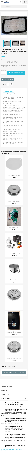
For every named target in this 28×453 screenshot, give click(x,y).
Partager (7, 84)
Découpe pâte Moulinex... (14, 175)
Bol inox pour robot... (14, 280)
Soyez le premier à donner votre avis (15, 372)
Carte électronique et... (14, 227)
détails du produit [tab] (10, 94)
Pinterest (11, 84)
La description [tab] (8, 91)
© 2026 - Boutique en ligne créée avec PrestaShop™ (11, 450)
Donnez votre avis (8, 79)
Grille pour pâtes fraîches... (14, 201)
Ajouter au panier (15, 73)
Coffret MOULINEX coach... (14, 253)
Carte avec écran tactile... (14, 332)
